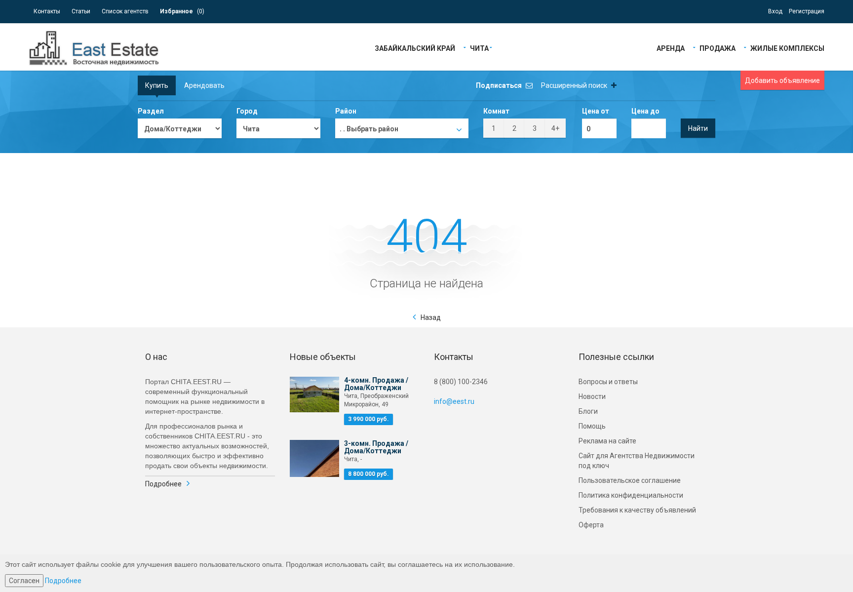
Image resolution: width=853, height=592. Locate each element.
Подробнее (163, 484)
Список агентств (125, 11)
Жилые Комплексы (787, 47)
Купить (156, 85)
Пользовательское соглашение (630, 480)
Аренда (671, 47)
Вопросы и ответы (608, 382)
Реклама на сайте (607, 441)
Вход (775, 11)
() (182, 11)
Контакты (47, 11)
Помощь (592, 426)
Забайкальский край (415, 47)
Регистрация (806, 11)
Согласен (24, 581)
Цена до (645, 111)
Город (247, 111)
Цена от (595, 111)
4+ (555, 128)
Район (345, 111)
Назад (431, 317)
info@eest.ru (454, 401)
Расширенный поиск (575, 85)
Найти (698, 128)
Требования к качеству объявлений (637, 510)
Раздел (151, 111)
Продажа (717, 47)
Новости (592, 396)
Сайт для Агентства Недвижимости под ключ (637, 461)
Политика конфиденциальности (631, 495)
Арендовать (204, 85)
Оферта (591, 525)
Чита (479, 47)
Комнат (496, 111)
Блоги (588, 411)
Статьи (81, 11)
